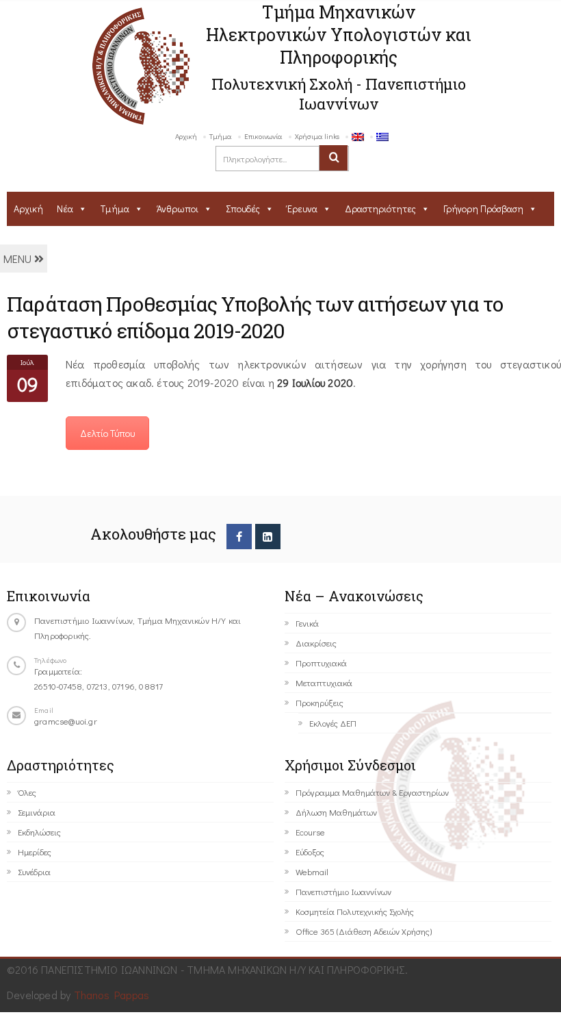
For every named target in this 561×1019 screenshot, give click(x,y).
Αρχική (186, 136)
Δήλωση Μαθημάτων (336, 812)
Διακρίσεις (316, 643)
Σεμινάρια (36, 812)
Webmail (312, 871)
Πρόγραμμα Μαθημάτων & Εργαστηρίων (372, 792)
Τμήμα (220, 136)
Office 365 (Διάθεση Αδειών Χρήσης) (364, 931)
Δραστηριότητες (380, 208)
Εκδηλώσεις (39, 832)
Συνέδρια (34, 871)
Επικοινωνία (263, 136)
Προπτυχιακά (321, 662)
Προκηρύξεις (319, 702)
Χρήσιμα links (317, 136)
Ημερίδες (34, 851)
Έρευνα (302, 208)
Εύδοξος (310, 851)
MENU (18, 258)
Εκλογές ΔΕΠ (332, 723)
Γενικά (307, 623)
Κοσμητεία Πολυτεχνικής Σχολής (355, 911)
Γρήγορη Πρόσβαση (483, 208)
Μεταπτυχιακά (324, 682)
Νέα (65, 208)
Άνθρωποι (177, 208)
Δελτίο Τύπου (107, 433)
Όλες (27, 792)
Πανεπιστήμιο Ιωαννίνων (343, 891)
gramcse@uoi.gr (65, 721)
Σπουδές (243, 208)
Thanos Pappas (112, 994)
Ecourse (310, 832)
